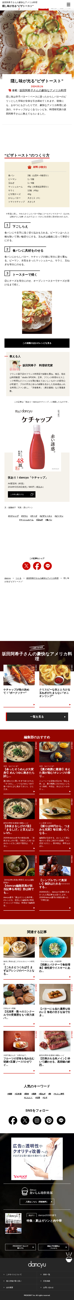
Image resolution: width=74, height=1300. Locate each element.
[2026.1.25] (54, 1041)
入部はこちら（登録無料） (37, 1202)
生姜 (37, 1098)
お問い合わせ (48, 1287)
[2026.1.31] (54, 947)
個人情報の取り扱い (14, 1281)
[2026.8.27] (55, 752)
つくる (18, 578)
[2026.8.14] (19, 865)
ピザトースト (46, 516)
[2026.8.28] (19, 752)
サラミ (24, 516)
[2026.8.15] (54, 994)
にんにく (28, 1098)
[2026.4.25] (19, 947)
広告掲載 (46, 1281)
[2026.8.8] (55, 809)
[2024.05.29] (54, 675)
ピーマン (59, 516)
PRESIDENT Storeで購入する (20, 1247)
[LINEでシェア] (48, 566)
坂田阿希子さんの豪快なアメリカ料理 (42, 90)
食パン (48, 520)
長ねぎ (42, 1094)
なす (45, 1098)
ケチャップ (13, 516)
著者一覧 (46, 1274)
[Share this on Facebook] (37, 566)
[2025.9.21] (19, 1041)
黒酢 (33, 1094)
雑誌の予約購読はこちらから (53, 1247)
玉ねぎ (39, 520)
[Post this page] (26, 566)
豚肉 (26, 1094)
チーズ (33, 516)
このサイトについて (14, 1274)
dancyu (7, 578)
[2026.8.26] (55, 865)
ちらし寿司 (59, 1094)
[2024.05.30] (19, 675)
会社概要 (9, 1287)
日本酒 (18, 1094)
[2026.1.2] (19, 809)
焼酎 (9, 1094)
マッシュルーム (26, 520)
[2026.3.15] (19, 994)
